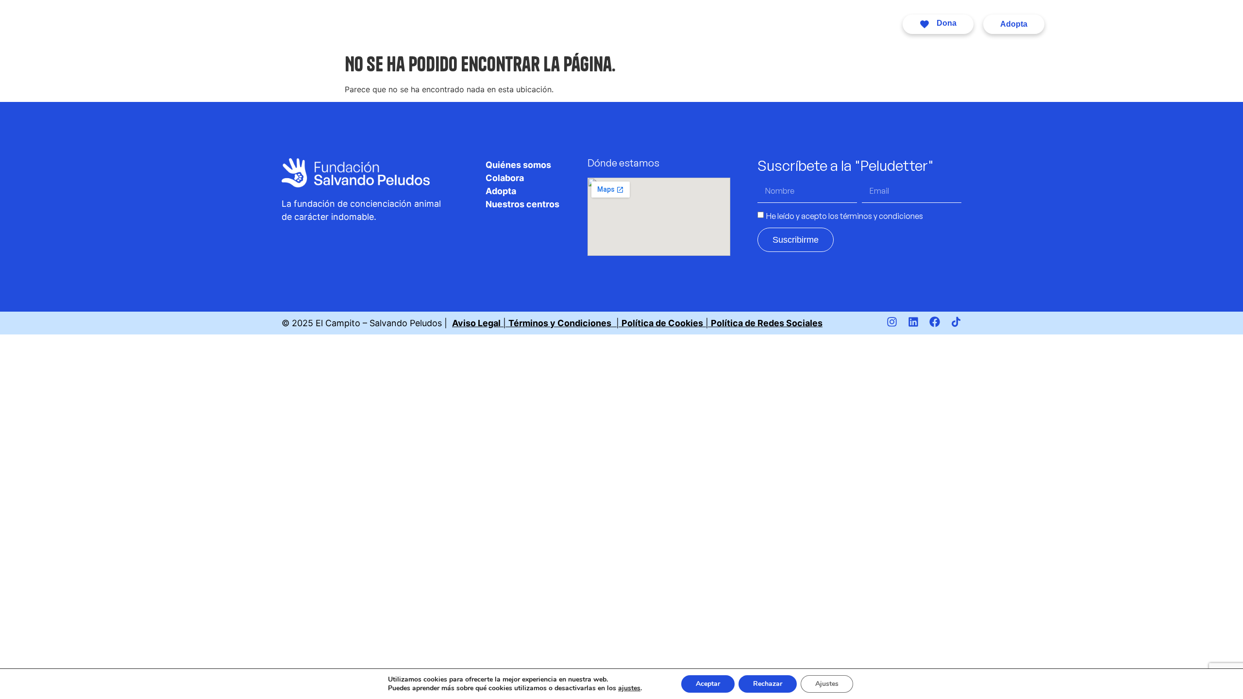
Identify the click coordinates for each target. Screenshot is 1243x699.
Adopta (612, 24)
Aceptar (708, 683)
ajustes (629, 688)
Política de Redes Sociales (767, 323)
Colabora (494, 24)
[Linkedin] (913, 321)
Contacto (837, 24)
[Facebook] (934, 321)
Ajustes (827, 683)
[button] (938, 24)
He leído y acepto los (844, 215)
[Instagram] (892, 321)
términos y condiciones (881, 215)
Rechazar (767, 683)
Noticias (727, 24)
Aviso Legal (476, 323)
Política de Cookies (662, 323)
